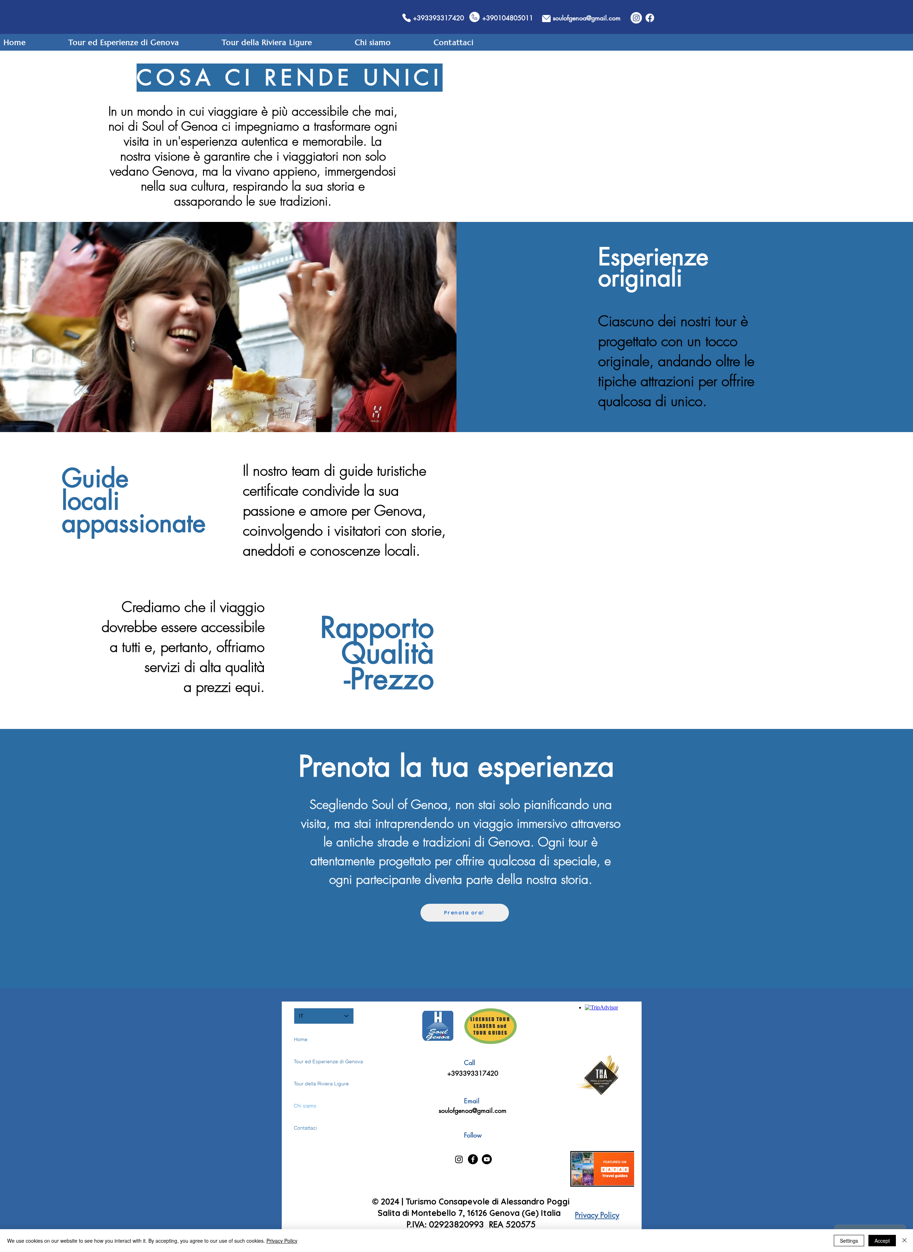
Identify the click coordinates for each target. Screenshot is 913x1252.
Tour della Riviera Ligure (319, 1083)
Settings (849, 1240)
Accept (882, 1240)
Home (300, 1039)
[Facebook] (650, 18)
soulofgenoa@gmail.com (472, 1110)
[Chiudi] (904, 1240)
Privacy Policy (281, 1240)
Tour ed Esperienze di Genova (319, 1061)
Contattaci (305, 1128)
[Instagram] (636, 18)
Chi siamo (305, 1106)
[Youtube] (487, 1159)
